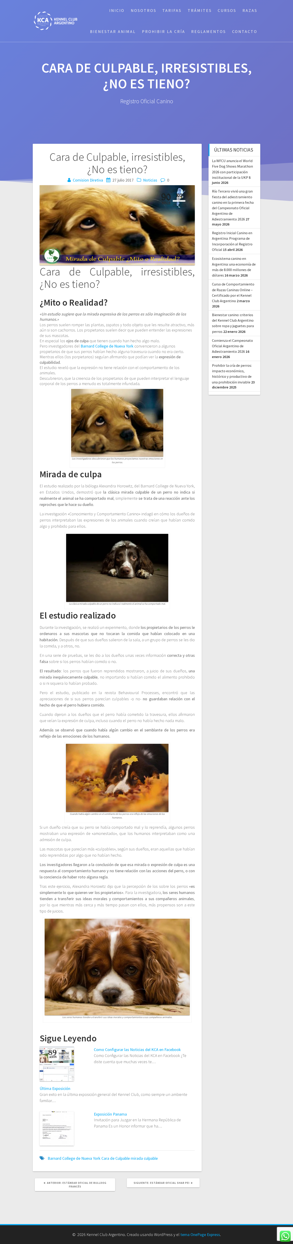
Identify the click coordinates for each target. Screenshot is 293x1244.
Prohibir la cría (163, 31)
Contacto (244, 31)
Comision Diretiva (88, 180)
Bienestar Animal (113, 31)
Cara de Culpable (115, 1158)
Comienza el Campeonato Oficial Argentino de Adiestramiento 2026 (232, 346)
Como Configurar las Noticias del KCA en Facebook (137, 1049)
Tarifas (172, 10)
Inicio (117, 10)
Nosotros (143, 10)
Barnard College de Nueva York (107, 346)
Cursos (227, 10)
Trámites (200, 10)
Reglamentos (208, 31)
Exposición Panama (110, 1114)
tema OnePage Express (200, 1234)
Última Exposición (55, 1088)
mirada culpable (144, 1158)
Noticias (150, 180)
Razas (249, 10)
